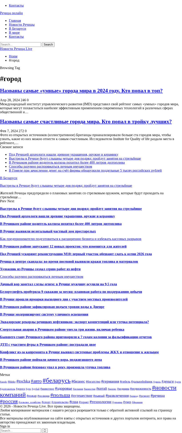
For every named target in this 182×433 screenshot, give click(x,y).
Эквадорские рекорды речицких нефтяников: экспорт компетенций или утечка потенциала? (74, 322)
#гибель (125, 381)
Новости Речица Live (16, 49)
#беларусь (57, 380)
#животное (47, 388)
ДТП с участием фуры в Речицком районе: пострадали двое (48, 344)
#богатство (93, 381)
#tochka (23, 381)
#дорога (20, 388)
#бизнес (78, 381)
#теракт (84, 402)
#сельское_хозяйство (30, 402)
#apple (3, 382)
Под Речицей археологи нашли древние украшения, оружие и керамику (63, 154)
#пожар (32, 395)
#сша (73, 401)
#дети (178, 382)
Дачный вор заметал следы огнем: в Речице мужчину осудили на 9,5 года (58, 284)
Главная (15, 20)
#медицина (123, 388)
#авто (36, 381)
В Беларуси (17, 28)
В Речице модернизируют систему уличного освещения (44, 314)
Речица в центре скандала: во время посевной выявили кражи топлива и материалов (69, 261)
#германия (110, 381)
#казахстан (89, 389)
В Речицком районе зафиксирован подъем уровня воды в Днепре (52, 307)
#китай (101, 388)
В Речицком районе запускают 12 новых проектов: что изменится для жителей (63, 246)
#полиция (43, 395)
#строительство (60, 402)
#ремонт (144, 395)
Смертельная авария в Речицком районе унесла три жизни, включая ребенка (62, 329)
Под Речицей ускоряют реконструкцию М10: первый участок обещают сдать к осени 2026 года (76, 254)
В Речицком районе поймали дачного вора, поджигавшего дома (51, 359)
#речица (158, 395)
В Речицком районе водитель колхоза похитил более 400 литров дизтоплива (67, 162)
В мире (14, 32)
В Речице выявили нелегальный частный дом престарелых (48, 231)
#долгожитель (7, 389)
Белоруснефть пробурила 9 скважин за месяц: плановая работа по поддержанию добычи (71, 292)
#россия (9, 401)
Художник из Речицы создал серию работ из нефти (40, 269)
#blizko (12, 381)
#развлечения (117, 395)
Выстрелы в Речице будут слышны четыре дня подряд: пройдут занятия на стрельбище (75, 158)
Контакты (16, 5)
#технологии (100, 401)
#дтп (28, 389)
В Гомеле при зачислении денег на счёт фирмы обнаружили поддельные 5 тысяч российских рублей (85, 170)
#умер (127, 402)
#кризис (112, 389)
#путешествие (81, 395)
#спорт (46, 402)
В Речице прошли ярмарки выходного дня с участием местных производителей (64, 299)
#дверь (157, 382)
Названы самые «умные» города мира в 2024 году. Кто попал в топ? (81, 90)
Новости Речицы (22, 24)
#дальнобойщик (141, 381)
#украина (117, 402)
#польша (60, 395)
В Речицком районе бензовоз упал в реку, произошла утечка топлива (55, 367)
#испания (78, 389)
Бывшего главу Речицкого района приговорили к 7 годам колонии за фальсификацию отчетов (76, 337)
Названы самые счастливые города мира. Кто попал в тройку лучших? (86, 121)
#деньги (168, 381)
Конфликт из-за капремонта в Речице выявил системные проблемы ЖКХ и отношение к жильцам (79, 352)
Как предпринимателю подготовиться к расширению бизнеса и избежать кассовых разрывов (70, 239)
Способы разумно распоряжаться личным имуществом (50, 166)
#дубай (36, 389)
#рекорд (134, 396)
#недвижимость (140, 388)
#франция (137, 402)
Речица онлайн (11, 13)
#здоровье (63, 388)
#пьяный (99, 395)
